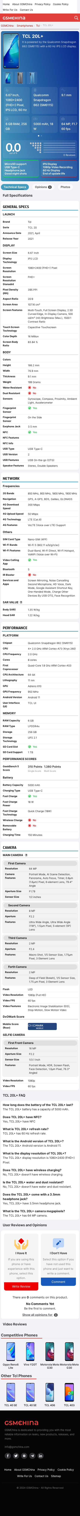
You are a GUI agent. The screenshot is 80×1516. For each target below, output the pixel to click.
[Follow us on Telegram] (32, 1456)
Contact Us (26, 9)
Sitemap (56, 1476)
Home (6, 4)
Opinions (43, 187)
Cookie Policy (60, 4)
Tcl (29, 221)
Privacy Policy (42, 4)
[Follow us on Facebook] (8, 1456)
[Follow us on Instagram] (24, 1456)
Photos (65, 187)
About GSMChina (22, 4)
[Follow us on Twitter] (16, 1456)
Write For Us (10, 9)
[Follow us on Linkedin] (40, 1456)
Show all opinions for (39, 1315)
